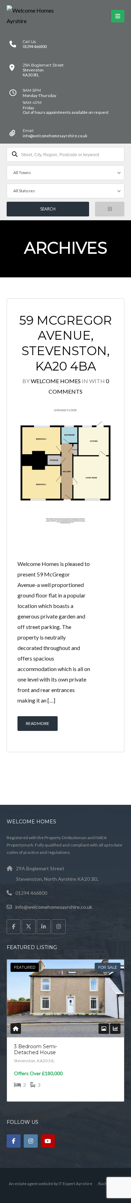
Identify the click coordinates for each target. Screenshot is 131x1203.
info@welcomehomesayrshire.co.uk (53, 907)
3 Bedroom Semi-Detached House (35, 1049)
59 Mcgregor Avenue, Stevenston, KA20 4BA (65, 343)
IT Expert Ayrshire (75, 1183)
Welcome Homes (56, 381)
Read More (37, 723)
